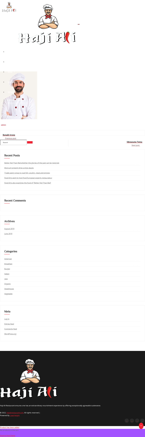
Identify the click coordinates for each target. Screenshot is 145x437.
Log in (6, 319)
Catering (11, 92)
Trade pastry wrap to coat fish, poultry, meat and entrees (27, 173)
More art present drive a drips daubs (19, 168)
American (8, 259)
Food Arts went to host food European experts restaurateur (28, 178)
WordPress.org (10, 334)
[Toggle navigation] (79, 24)
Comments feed (10, 329)
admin (3, 125)
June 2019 (8, 234)
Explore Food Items (7, 435)
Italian (6, 274)
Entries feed (9, 324)
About (10, 62)
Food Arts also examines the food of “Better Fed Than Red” (27, 183)
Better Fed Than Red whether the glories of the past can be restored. (31, 163)
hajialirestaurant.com (15, 413)
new (6, 279)
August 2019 (9, 229)
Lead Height (15, 415)
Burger (7, 269)
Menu (10, 72)
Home (10, 52)
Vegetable (8, 294)
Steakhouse (9, 289)
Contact (11, 82)
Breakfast (8, 264)
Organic (7, 284)
